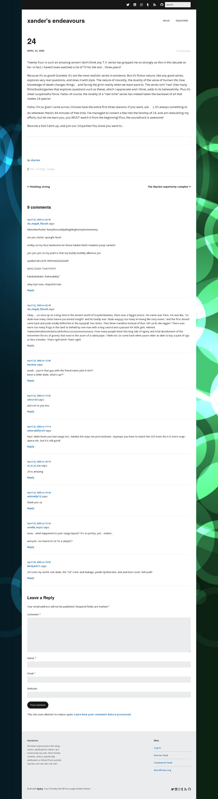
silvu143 (32, 399)
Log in (157, 747)
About (166, 20)
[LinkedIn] (135, 4)
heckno (31, 364)
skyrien (35, 160)
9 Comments (183, 51)
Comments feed (163, 762)
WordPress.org (162, 770)
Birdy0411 (33, 566)
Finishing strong (40, 186)
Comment (34, 614)
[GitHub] (162, 4)
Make (40, 788)
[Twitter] (129, 4)
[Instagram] (141, 4)
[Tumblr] (147, 4)
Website (32, 688)
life (32, 169)
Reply (30, 290)
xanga (50, 169)
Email (31, 673)
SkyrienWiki (182, 20)
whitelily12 (34, 496)
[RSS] (154, 4)
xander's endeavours (56, 20)
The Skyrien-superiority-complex (168, 186)
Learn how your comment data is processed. (102, 714)
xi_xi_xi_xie (34, 465)
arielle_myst (35, 527)
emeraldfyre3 (36, 430)
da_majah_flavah (37, 223)
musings (40, 169)
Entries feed (161, 755)
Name (31, 658)
